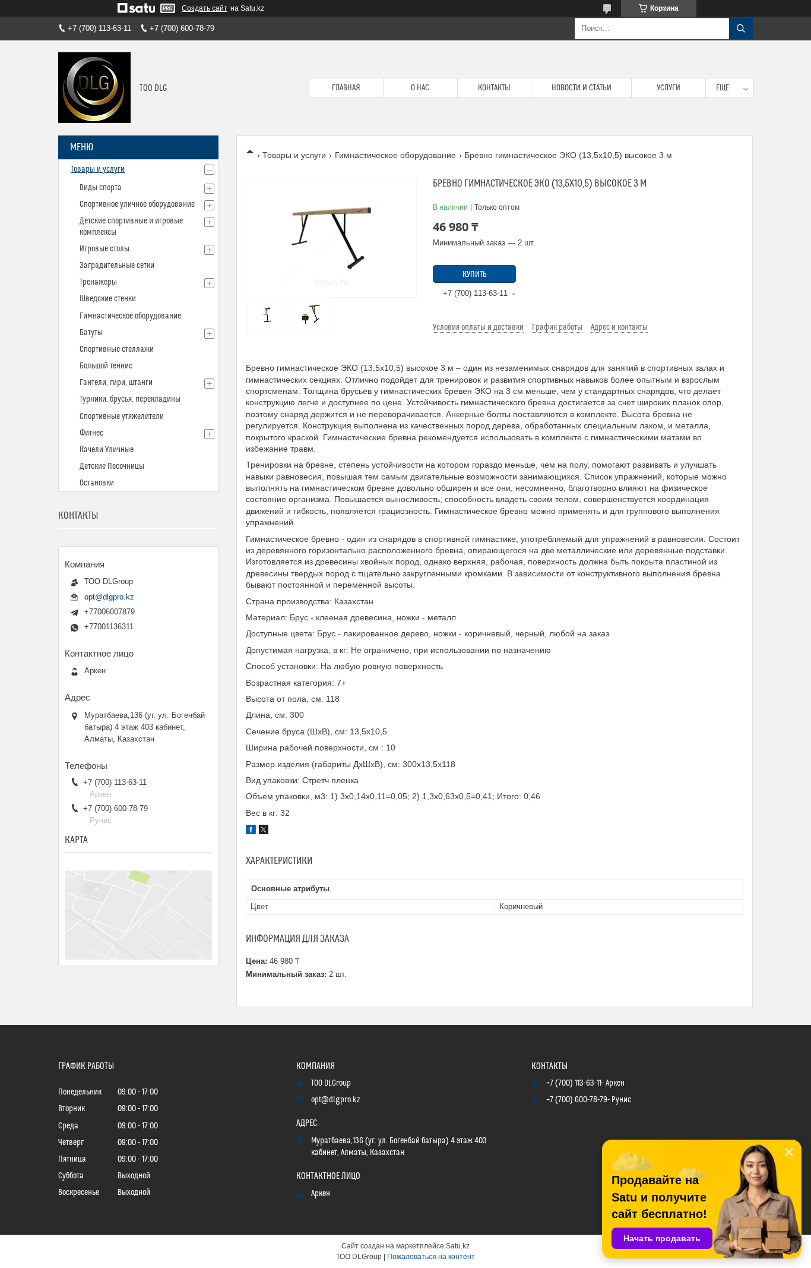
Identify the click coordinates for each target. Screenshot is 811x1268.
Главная (346, 88)
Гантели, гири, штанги (116, 382)
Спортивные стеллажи (117, 349)
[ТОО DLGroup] (94, 88)
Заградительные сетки (117, 265)
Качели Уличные (107, 450)
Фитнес (91, 433)
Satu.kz (458, 1246)
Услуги (668, 88)
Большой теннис (106, 366)
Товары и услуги (294, 155)
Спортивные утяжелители (122, 416)
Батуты (91, 332)
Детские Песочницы (112, 466)
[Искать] (741, 28)
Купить (474, 274)
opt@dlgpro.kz (109, 596)
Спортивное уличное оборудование (137, 204)
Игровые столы (104, 249)
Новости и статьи (582, 88)
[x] (263, 831)
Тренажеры (98, 282)
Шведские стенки (108, 299)
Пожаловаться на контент (431, 1257)
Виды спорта (101, 188)
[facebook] (251, 831)
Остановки (97, 483)
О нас (420, 88)
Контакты (494, 88)
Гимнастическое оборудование (395, 155)
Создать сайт (204, 8)
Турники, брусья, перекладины (130, 399)
